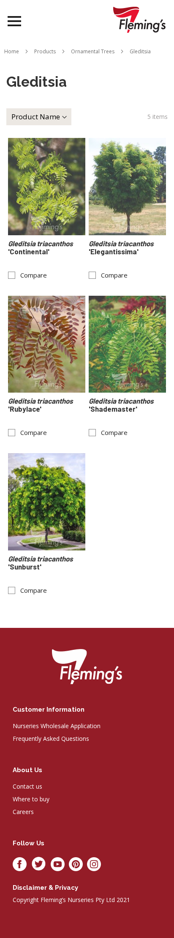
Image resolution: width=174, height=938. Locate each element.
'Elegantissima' (122, 247)
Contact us (27, 786)
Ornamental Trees (92, 51)
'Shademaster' (122, 405)
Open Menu (14, 21)
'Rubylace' (41, 405)
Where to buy (31, 799)
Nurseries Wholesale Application (57, 726)
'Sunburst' (41, 563)
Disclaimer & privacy (45, 887)
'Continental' (41, 247)
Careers (23, 812)
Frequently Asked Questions (51, 738)
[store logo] (139, 19)
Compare (33, 275)
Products (45, 51)
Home (11, 51)
